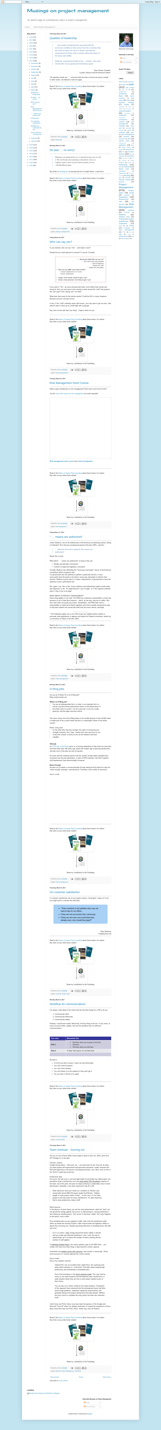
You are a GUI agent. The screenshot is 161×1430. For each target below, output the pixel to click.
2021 (31, 49)
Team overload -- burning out (67, 1149)
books (129, 100)
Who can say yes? (61, 241)
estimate (122, 145)
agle (123, 89)
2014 (31, 151)
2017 (31, 61)
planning (58, 231)
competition (127, 113)
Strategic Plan (65, 231)
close (129, 106)
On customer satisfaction (65, 892)
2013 (31, 154)
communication (60, 1139)
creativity (122, 126)
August (33, 75)
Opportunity (122, 173)
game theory (126, 147)
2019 (31, 55)
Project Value (66, 994)
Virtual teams (123, 236)
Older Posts (107, 1377)
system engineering (126, 220)
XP (129, 238)
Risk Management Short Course (69, 383)
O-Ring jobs (57, 689)
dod (129, 139)
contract (121, 122)
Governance (130, 149)
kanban (124, 160)
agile (131, 84)
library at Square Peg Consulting (70, 86)
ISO (123, 158)
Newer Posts (54, 1377)
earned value (124, 141)
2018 (31, 58)
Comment (129, 109)
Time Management (126, 230)
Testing (131, 226)
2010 (31, 162)
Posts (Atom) (63, 1381)
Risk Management (61, 526)
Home (27, 27)
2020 (31, 52)
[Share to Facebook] (83, 137)
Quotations (123, 197)
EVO (132, 145)
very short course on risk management (70, 394)
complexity (122, 115)
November (35, 66)
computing (122, 117)
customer (58, 994)
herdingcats (64, 171)
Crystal (121, 130)
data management (127, 134)
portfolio (128, 177)
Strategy (122, 219)
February (34, 138)
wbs (132, 236)
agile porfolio (130, 87)
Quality (131, 193)
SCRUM (126, 212)
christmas (121, 106)
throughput (127, 228)
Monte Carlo (124, 169)
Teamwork (78, 1371)
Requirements (124, 199)
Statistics (122, 215)
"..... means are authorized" (66, 536)
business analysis (126, 102)
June (33, 81)
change (126, 104)
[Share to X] (80, 137)
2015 (31, 148)
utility (120, 234)
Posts (124, 58)
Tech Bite (122, 225)
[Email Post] (71, 136)
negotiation (122, 171)
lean (120, 167)
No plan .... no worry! (62, 150)
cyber (132, 132)
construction (123, 120)
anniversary (122, 92)
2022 (31, 46)
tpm (130, 232)
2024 (31, 40)
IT (128, 158)
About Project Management (44, 27)
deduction (122, 138)
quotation (127, 195)
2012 (31, 157)
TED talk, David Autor (61, 746)
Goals (121, 149)
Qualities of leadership (63, 38)
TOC (124, 232)
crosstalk (128, 128)
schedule (131, 210)
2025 (31, 37)
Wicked (123, 238)
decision (126, 136)
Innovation (130, 156)
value (129, 234)
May (32, 84)
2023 (31, 43)
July (32, 78)
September (35, 72)
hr (123, 152)
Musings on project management (68, 10)
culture (129, 130)
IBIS (131, 154)
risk (120, 201)
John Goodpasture (85, 461)
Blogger (89, 1414)
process (121, 182)
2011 (31, 159)
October (34, 69)
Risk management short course (62, 461)
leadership (58, 139)
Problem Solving (125, 180)
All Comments (127, 62)
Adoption (123, 84)
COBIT (121, 109)
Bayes (121, 96)
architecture (123, 94)
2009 (31, 165)
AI (129, 90)
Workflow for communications (67, 1004)
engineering (122, 143)
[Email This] (76, 137)
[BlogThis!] (78, 137)
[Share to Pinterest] (85, 137)
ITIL (133, 158)
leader (129, 162)
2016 (31, 145)
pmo (120, 177)
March (33, 90)
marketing (127, 167)
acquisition (131, 81)
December (35, 63)
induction (121, 156)
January (34, 141)
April (33, 87)
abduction (122, 81)
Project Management (61, 373)
